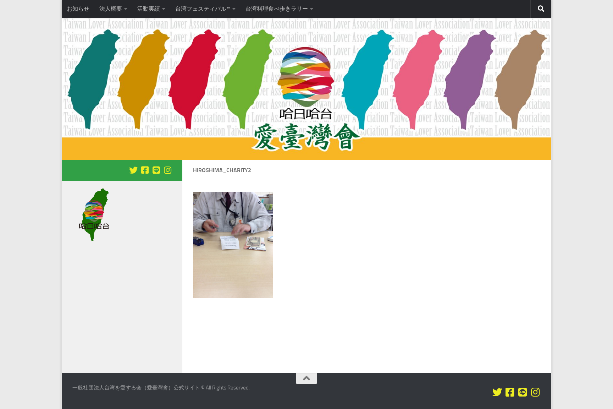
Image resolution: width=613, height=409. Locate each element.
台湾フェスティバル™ (202, 8)
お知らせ (78, 8)
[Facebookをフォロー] (144, 170)
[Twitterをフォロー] (133, 170)
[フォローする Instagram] (167, 170)
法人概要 (110, 8)
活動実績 (148, 8)
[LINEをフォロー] (156, 170)
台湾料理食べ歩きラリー (276, 8)
